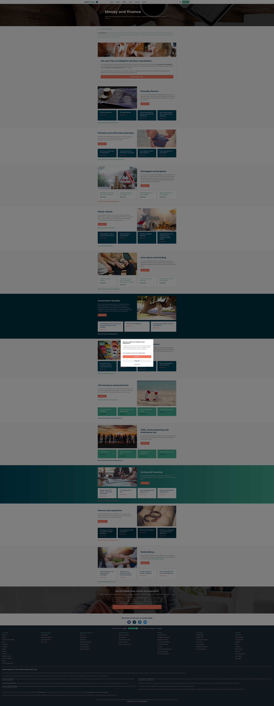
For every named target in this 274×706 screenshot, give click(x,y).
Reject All (137, 360)
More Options (137, 364)
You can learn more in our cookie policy (134, 353)
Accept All (137, 356)
